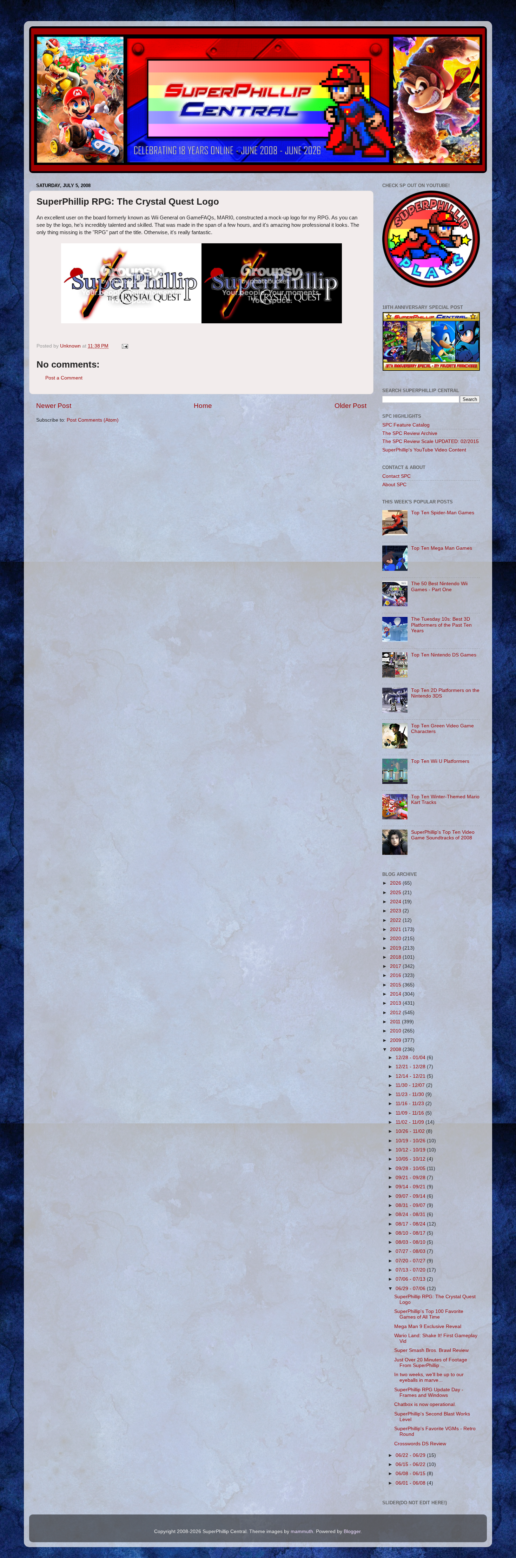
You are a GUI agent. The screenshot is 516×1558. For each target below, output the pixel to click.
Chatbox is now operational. (425, 1404)
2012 (396, 1012)
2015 (396, 985)
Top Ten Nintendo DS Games (443, 655)
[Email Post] (124, 346)
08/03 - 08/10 (411, 1242)
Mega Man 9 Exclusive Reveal (427, 1326)
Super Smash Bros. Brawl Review (431, 1350)
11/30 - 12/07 (411, 1085)
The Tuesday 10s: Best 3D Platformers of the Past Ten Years (441, 624)
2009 (396, 1040)
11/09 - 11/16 (410, 1113)
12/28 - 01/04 (411, 1057)
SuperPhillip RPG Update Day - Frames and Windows (428, 1392)
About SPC (394, 484)
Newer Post (53, 405)
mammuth (302, 1531)
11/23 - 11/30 (410, 1094)
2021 (396, 929)
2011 (396, 1021)
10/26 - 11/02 (411, 1131)
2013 (396, 1003)
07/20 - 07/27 (411, 1260)
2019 (396, 948)
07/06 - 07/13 (411, 1279)
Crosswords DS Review (420, 1443)
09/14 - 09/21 (411, 1186)
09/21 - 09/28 (411, 1177)
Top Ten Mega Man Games (441, 548)
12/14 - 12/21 (411, 1076)
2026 (396, 883)
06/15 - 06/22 (411, 1464)
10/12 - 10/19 (411, 1150)
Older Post (350, 405)
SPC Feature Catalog (406, 425)
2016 (396, 975)
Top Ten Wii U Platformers (440, 761)
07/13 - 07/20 (411, 1270)
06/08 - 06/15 (411, 1473)
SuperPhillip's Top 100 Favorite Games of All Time (428, 1314)
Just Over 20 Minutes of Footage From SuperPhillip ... (430, 1362)
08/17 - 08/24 (411, 1224)
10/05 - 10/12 (411, 1159)
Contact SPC (396, 476)
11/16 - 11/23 (410, 1103)
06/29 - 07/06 (411, 1288)
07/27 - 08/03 (411, 1251)
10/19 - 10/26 (411, 1140)
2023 (396, 910)
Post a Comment (63, 378)
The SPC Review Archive (409, 433)
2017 (396, 966)
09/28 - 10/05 (411, 1168)
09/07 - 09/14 (411, 1196)
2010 (396, 1031)
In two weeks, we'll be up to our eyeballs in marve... (429, 1377)
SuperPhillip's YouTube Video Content (424, 450)
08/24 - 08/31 (411, 1214)
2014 (396, 994)
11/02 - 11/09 (410, 1122)
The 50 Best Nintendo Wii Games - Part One (439, 586)
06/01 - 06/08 (411, 1483)
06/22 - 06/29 (411, 1455)
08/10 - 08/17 (411, 1233)
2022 (396, 920)
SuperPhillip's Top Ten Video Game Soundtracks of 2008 (443, 835)
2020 (396, 938)
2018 (396, 957)
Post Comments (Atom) (93, 420)
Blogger (352, 1531)
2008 (396, 1049)
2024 (396, 901)
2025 (396, 892)
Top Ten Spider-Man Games (442, 512)
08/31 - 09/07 (411, 1205)
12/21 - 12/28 (411, 1066)
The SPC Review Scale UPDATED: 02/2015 (430, 441)
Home (203, 405)
